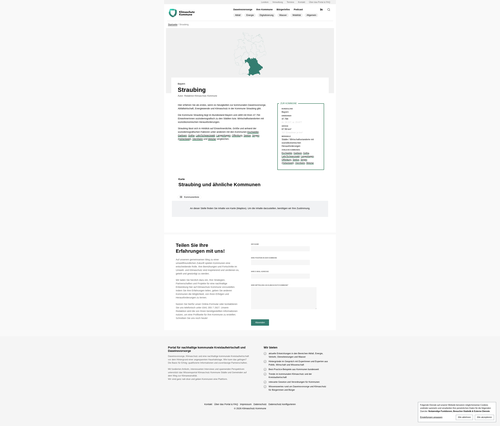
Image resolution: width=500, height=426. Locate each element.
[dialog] (457, 412)
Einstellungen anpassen (431, 417)
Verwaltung (277, 2)
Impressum (246, 404)
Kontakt (301, 2)
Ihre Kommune (264, 9)
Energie (250, 15)
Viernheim (197, 139)
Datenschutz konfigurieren (282, 404)
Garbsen (182, 135)
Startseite (172, 24)
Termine (290, 2)
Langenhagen (223, 135)
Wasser (283, 15)
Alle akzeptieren (484, 417)
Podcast (298, 9)
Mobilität (297, 15)
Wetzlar (212, 139)
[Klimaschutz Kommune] (182, 13)
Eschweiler (253, 132)
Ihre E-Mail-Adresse (260, 271)
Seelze (247, 135)
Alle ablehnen (464, 417)
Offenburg (237, 135)
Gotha (191, 135)
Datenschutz (260, 404)
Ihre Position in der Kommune (264, 258)
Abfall (237, 15)
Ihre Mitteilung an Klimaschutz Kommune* (269, 285)
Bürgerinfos (283, 9)
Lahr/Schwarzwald (205, 135)
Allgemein (311, 15)
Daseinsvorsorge (242, 9)
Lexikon (264, 2)
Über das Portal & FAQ (319, 2)
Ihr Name (255, 244)
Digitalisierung (266, 15)
